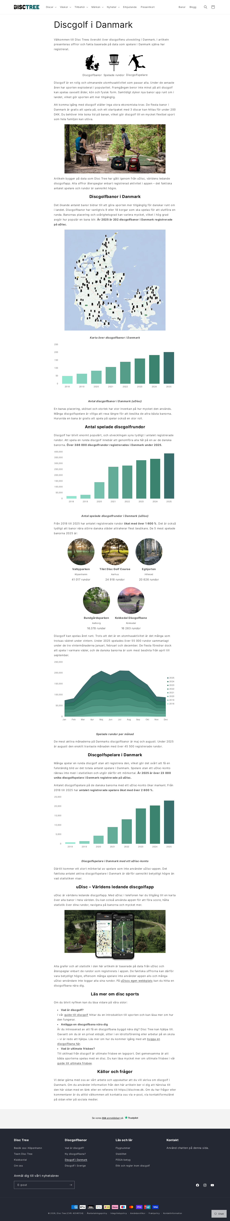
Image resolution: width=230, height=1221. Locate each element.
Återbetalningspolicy (97, 1213)
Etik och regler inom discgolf (133, 1165)
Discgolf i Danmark (76, 1159)
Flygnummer (123, 1147)
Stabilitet (121, 1153)
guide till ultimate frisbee (74, 1063)
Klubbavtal (20, 1159)
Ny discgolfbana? (75, 1153)
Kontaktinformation (172, 1213)
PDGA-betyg (123, 1159)
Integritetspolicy (118, 1213)
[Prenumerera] (70, 1185)
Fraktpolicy (154, 1213)
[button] (51, 7)
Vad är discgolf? (74, 1147)
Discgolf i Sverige (75, 1165)
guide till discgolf (76, 1014)
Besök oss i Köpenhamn (28, 1147)
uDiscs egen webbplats (137, 980)
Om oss (18, 1165)
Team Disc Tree (23, 1153)
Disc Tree (61, 1213)
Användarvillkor (137, 1213)
